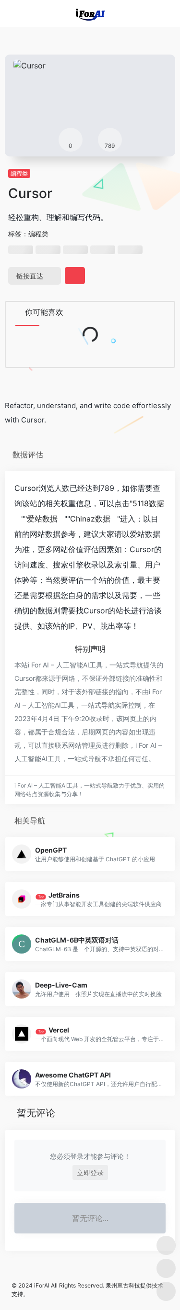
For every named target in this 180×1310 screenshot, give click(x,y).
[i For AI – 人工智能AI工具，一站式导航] (90, 13)
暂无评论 (36, 1113)
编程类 (19, 173)
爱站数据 (42, 518)
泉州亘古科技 (123, 1285)
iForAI (41, 1285)
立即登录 (90, 1172)
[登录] (153, 13)
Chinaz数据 (90, 518)
